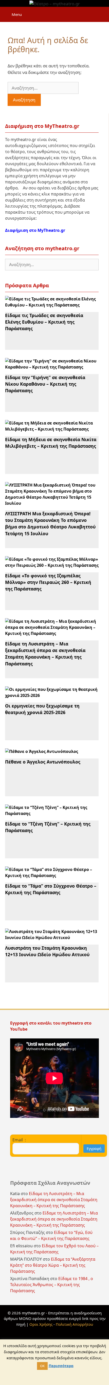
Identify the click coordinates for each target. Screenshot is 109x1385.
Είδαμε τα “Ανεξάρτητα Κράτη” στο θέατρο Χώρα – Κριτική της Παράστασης (52, 1265)
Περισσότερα (61, 1365)
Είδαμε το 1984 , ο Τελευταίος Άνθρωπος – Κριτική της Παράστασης (51, 1284)
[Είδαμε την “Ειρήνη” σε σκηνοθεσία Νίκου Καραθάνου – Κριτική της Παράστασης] (52, 367)
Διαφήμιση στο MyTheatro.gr (35, 230)
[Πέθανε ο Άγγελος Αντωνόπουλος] (41, 751)
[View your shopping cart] (102, 12)
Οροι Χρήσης (40, 1324)
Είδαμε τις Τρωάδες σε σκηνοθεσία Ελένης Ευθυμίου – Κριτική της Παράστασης (44, 322)
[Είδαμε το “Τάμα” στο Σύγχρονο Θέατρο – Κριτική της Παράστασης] (52, 875)
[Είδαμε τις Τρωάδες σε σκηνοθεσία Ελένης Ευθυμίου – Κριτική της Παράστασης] (52, 305)
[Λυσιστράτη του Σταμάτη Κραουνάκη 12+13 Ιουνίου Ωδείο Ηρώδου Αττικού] (52, 937)
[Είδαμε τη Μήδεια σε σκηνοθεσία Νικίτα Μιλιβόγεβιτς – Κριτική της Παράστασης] (52, 429)
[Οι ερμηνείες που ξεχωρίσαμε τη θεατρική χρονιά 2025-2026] (52, 695)
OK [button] (42, 1366)
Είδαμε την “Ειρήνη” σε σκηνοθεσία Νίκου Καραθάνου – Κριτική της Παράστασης (45, 384)
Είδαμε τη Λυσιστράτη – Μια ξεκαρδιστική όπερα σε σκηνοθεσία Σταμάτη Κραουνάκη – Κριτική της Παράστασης (45, 654)
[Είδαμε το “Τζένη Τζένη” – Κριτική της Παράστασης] (52, 813)
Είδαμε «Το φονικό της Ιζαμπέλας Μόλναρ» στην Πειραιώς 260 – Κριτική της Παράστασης (48, 582)
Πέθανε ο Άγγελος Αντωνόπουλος (42, 762)
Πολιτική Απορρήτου (74, 1324)
